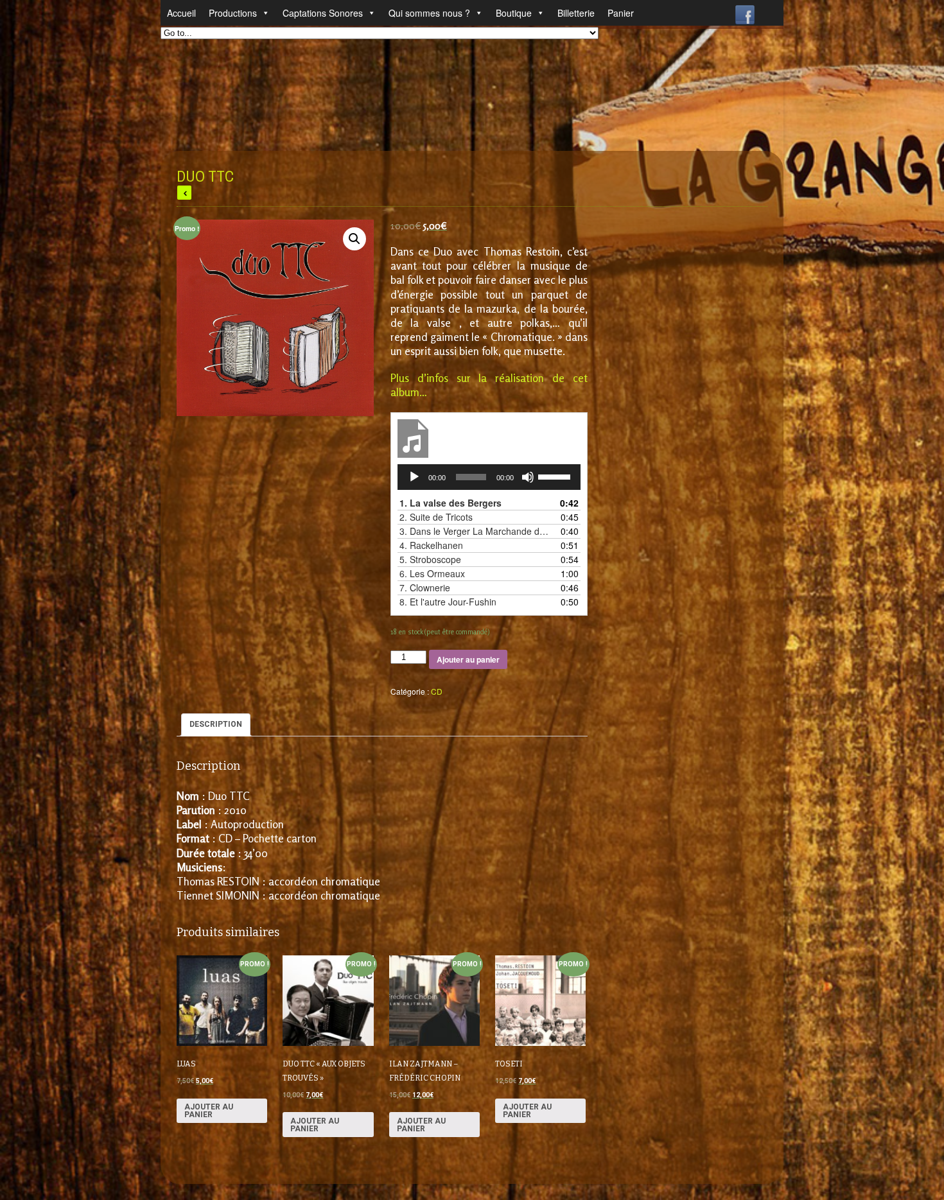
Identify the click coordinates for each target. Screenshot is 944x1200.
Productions (233, 12)
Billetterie (576, 12)
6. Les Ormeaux (432, 573)
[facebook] (745, 11)
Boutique (514, 12)
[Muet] (527, 477)
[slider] (556, 475)
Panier (620, 12)
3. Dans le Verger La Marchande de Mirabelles (476, 531)
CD (436, 691)
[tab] (215, 724)
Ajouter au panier (468, 659)
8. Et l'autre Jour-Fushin (447, 601)
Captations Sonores (323, 12)
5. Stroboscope (430, 559)
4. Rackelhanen (431, 545)
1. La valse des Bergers (450, 502)
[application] (489, 477)
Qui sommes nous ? (429, 12)
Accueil (181, 12)
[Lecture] (414, 477)
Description (215, 724)
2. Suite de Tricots (436, 516)
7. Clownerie (424, 587)
